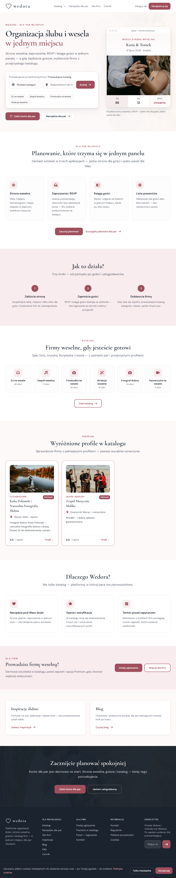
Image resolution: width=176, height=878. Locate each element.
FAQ (44, 849)
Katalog (58, 6)
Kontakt (80, 839)
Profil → (49, 539)
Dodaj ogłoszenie (128, 667)
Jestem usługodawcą (105, 789)
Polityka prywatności (122, 835)
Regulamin (116, 830)
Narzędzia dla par (78, 6)
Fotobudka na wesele (60, 96)
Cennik (107, 6)
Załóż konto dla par (25, 116)
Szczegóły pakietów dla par (101, 231)
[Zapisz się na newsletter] (166, 844)
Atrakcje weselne (19, 102)
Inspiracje (47, 839)
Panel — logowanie (86, 835)
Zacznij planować (69, 231)
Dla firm (96, 6)
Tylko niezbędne (142, 870)
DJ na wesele (17, 96)
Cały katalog (86, 403)
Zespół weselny (37, 96)
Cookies (115, 839)
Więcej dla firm (157, 667)
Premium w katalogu (87, 830)
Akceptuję (164, 870)
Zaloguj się (141, 6)
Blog (44, 844)
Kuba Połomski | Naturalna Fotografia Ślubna (24, 506)
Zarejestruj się (159, 6)
